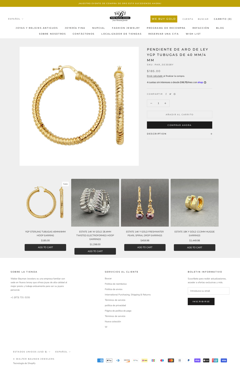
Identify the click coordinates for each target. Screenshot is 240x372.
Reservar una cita (163, 33)
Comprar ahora (180, 125)
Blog (220, 28)
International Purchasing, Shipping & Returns (128, 294)
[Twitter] (170, 94)
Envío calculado (155, 76)
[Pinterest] (175, 94)
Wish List (193, 33)
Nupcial (98, 28)
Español (14, 19)
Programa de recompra (166, 28)
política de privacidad (115, 305)
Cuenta (188, 19)
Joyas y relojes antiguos (37, 28)
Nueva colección (113, 321)
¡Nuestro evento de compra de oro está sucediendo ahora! (120, 3)
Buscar (203, 19)
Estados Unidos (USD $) (30, 351)
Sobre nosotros (52, 33)
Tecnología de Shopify (24, 363)
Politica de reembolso (116, 283)
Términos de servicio (115, 300)
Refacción (200, 28)
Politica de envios (113, 289)
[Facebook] (166, 94)
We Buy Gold (164, 18)
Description (157, 133)
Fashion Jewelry (126, 28)
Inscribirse (201, 301)
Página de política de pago (118, 310)
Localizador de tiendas (121, 33)
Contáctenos (84, 33)
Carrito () (223, 19)
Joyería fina (75, 28)
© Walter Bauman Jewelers (34, 359)
